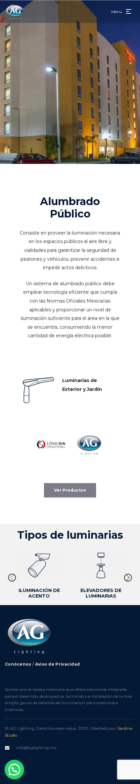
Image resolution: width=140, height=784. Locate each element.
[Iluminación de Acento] (39, 565)
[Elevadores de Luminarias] (101, 565)
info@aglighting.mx (36, 747)
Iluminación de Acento (39, 593)
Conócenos (18, 664)
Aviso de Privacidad (57, 664)
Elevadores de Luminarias (100, 593)
